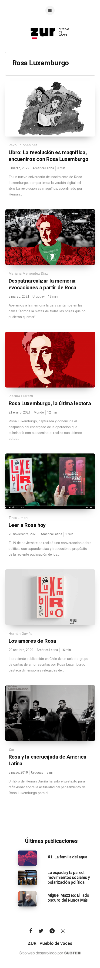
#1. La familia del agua (67, 857)
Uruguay (39, 296)
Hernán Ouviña (21, 633)
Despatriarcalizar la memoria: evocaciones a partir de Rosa (43, 284)
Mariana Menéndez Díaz (28, 273)
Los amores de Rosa (32, 641)
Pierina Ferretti (21, 396)
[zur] (50, 43)
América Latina (43, 168)
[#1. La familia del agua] (27, 857)
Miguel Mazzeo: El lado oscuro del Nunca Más (68, 898)
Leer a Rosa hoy (27, 525)
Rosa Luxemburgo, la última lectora (50, 403)
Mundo (39, 412)
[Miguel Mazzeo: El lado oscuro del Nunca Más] (27, 899)
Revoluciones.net (23, 145)
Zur (11, 749)
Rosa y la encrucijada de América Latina (47, 760)
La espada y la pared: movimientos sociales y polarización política (68, 877)
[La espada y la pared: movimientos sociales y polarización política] (27, 877)
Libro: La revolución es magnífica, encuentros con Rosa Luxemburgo (48, 156)
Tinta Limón (18, 517)
